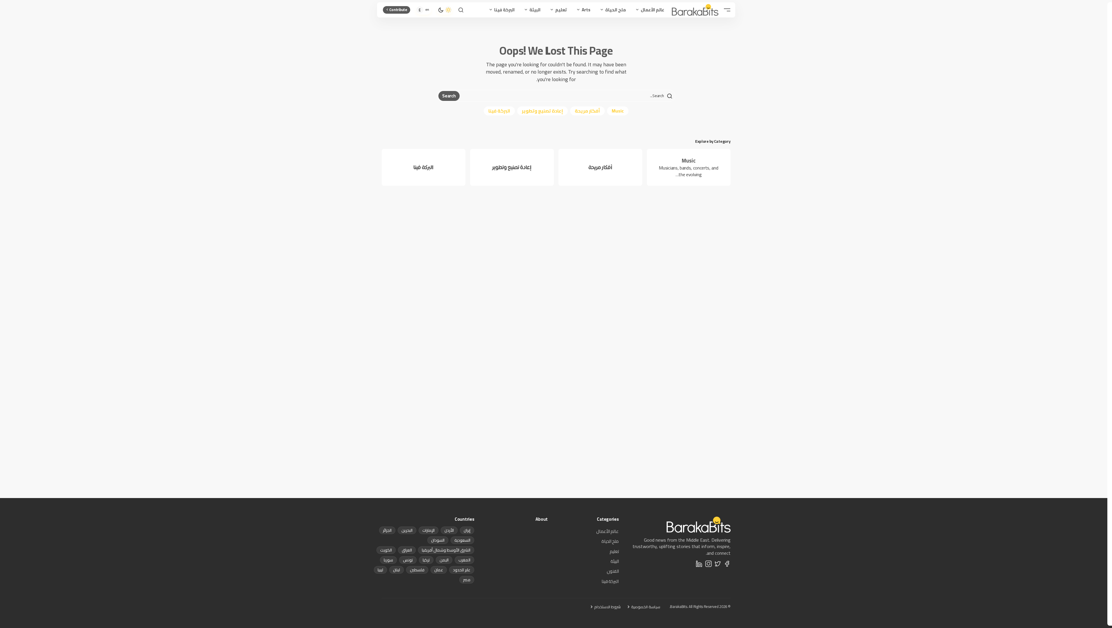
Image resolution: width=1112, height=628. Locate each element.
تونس (408, 560)
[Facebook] (727, 563)
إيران (467, 530)
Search (449, 96)
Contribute (398, 9)
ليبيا (380, 570)
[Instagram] (708, 563)
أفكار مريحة (587, 110)
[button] (727, 10)
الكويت (386, 550)
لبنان (396, 570)
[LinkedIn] (699, 563)
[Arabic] (419, 9)
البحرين (407, 530)
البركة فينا (499, 110)
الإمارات (428, 530)
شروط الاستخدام (607, 606)
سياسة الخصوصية (645, 606)
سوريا (388, 560)
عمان (438, 570)
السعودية (462, 540)
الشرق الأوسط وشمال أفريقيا (446, 550)
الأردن (449, 530)
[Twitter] (717, 563)
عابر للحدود (461, 570)
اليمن (444, 560)
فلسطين (417, 570)
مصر (466, 580)
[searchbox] (567, 96)
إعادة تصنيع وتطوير (542, 110)
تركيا (426, 560)
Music (618, 110)
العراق (407, 550)
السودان (438, 540)
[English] (427, 9)
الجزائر (387, 530)
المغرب (464, 560)
